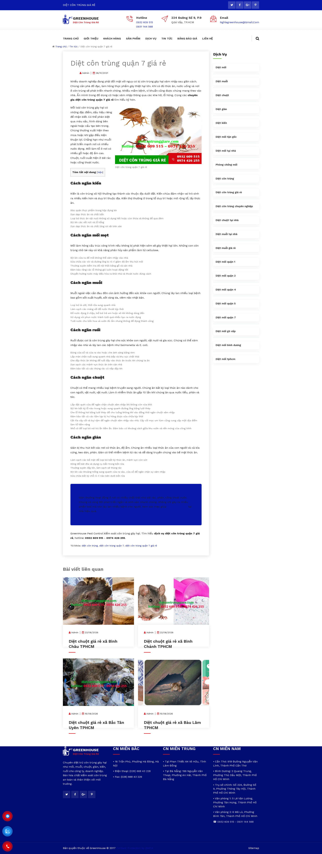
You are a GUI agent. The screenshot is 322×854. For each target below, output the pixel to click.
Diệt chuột (222, 95)
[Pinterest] (255, 5)
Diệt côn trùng (225, 178)
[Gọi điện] (7, 846)
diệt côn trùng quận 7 (111, 545)
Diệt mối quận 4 (226, 289)
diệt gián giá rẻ (177, 506)
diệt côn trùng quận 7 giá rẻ (141, 545)
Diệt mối (221, 67)
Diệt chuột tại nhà (227, 220)
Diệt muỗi (222, 81)
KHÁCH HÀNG (112, 38)
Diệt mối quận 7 (226, 317)
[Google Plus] (247, 5)
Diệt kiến (221, 122)
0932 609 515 (144, 22)
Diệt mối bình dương (228, 345)
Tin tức (73, 46)
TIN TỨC (166, 38)
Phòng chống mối (226, 164)
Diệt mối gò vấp (226, 331)
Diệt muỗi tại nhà (226, 234)
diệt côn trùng (90, 545)
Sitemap (253, 848)
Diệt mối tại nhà (226, 150)
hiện (100, 172)
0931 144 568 (144, 26)
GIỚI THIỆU (91, 38)
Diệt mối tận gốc (226, 136)
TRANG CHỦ (71, 38)
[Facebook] (239, 5)
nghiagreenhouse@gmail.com (239, 22)
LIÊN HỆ (207, 38)
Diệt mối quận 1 (225, 261)
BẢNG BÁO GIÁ (187, 38)
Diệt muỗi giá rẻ (226, 248)
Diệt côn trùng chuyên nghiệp (234, 206)
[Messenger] (7, 816)
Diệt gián (221, 109)
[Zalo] (7, 831)
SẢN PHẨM (133, 38)
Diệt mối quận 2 (226, 275)
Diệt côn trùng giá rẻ (229, 192)
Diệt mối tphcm (225, 359)
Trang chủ (61, 46)
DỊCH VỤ (150, 38)
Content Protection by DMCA (134, 848)
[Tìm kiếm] (255, 38)
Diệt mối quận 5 (226, 303)
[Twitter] (231, 5)
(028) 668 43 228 (140, 771)
